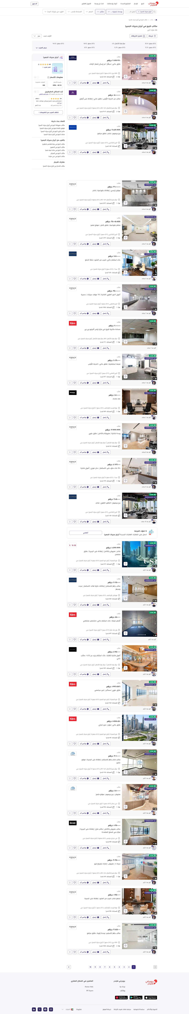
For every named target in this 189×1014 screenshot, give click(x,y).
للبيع (142, 3)
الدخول (34, 3)
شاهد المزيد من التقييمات (49, 112)
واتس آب (83, 82)
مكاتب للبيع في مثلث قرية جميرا (55, 150)
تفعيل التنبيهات (136, 36)
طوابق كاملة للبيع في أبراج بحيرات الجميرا (52, 128)
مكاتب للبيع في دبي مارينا (57, 156)
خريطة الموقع (107, 1009)
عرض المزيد (42, 47)
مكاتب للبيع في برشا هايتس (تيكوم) (53, 144)
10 (90, 967)
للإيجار (136, 3)
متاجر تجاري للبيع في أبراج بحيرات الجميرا (53, 131)
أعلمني (85, 532)
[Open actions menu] (70, 83)
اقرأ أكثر (59, 103)
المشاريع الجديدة (125, 3)
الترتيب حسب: (47, 36)
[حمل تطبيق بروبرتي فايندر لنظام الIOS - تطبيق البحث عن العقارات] (150, 997)
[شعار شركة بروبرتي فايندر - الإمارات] (153, 4)
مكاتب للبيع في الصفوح (57, 147)
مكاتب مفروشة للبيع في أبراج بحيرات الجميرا (52, 125)
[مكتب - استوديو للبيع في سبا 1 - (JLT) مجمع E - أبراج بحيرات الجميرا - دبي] (112, 266)
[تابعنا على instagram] (51, 1009)
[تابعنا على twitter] (40, 1009)
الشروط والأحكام (152, 1009)
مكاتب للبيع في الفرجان (58, 153)
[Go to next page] (69, 967)
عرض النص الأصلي (43, 94)
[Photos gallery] (139, 67)
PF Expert (89, 990)
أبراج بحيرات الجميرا (145, 11)
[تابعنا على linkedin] (34, 1009)
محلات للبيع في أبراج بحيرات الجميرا (54, 134)
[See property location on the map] (126, 76)
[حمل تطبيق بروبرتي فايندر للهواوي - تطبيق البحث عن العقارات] (121, 997)
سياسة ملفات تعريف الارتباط (122, 1009)
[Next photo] (155, 67)
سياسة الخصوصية (139, 1009)
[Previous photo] (124, 67)
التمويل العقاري (86, 3)
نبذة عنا (122, 986)
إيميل (94, 82)
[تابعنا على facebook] (45, 1009)
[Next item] (35, 77)
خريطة (151, 36)
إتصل (104, 82)
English (79, 1009)
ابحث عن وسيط (99, 3)
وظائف (122, 990)
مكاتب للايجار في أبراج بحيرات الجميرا (54, 166)
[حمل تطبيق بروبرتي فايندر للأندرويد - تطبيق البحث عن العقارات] (136, 997)
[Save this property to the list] (75, 83)
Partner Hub (89, 986)
